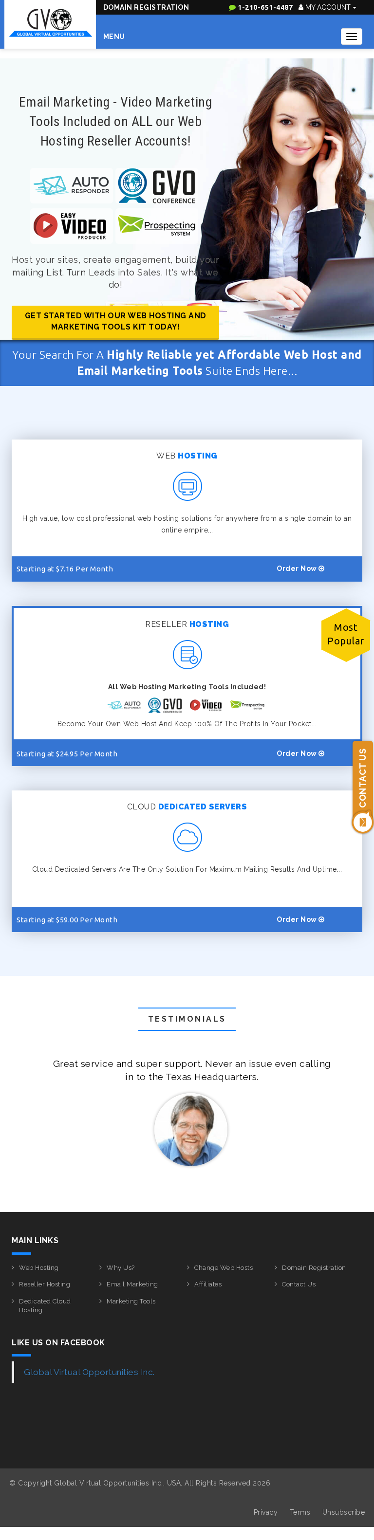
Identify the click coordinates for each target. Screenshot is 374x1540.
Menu (114, 36)
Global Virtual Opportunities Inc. (89, 1372)
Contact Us (299, 1284)
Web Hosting (39, 1267)
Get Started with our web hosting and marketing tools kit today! (115, 321)
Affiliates (208, 1284)
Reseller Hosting (44, 1284)
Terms (300, 1512)
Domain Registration (146, 7)
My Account (328, 7)
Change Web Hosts (223, 1267)
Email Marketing (132, 1284)
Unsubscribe (343, 1512)
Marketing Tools (131, 1301)
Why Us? (121, 1267)
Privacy (266, 1512)
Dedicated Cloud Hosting (45, 1306)
